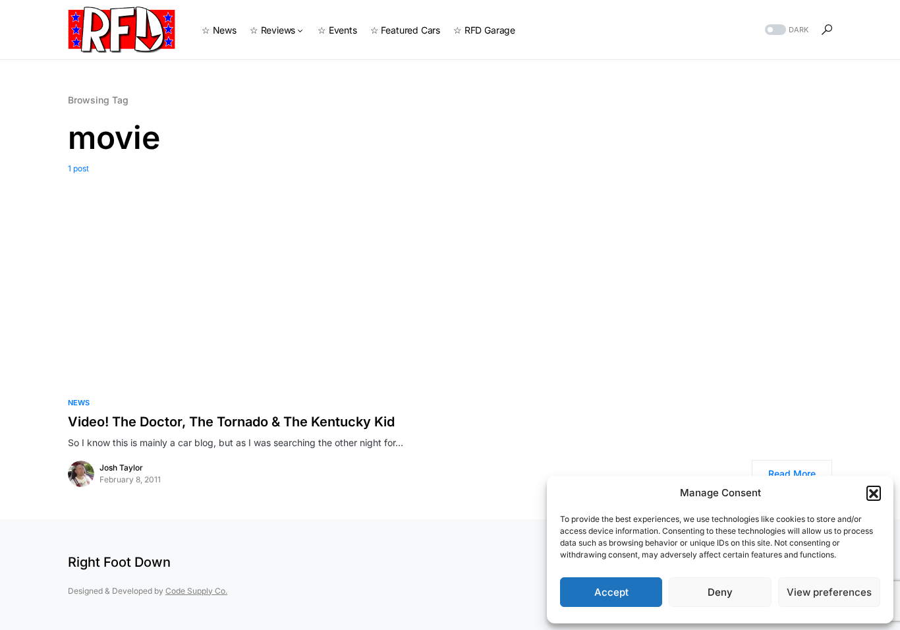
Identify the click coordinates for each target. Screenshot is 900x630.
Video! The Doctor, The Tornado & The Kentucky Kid (231, 422)
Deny (720, 592)
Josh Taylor (121, 467)
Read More (792, 473)
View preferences (829, 592)
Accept (611, 592)
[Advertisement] (450, 273)
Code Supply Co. (196, 591)
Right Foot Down (119, 562)
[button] (873, 493)
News (79, 402)
